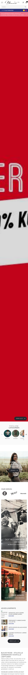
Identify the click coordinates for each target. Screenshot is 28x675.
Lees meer (11, 616)
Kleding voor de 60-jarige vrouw (17, 633)
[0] (26, 2)
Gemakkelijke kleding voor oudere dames (16, 613)
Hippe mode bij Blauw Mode (18, 627)
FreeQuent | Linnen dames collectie (17, 621)
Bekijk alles (13, 641)
